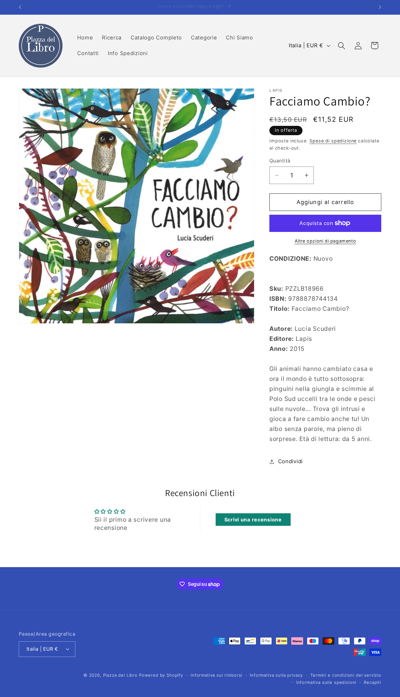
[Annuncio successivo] (380, 7)
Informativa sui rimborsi (216, 675)
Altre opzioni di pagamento (325, 240)
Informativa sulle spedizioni (326, 681)
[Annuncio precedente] (20, 7)
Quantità (280, 161)
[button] (341, 45)
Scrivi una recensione (253, 519)
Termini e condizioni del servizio (345, 675)
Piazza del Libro (120, 675)
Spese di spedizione (333, 140)
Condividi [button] (290, 461)
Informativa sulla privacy (276, 675)
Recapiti (372, 681)
